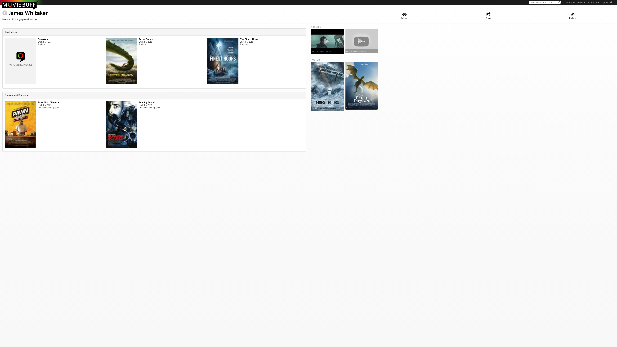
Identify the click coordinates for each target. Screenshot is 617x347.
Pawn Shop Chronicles (49, 102)
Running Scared (147, 102)
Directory (568, 2)
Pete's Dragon (146, 39)
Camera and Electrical (17, 95)
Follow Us (592, 2)
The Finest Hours (249, 39)
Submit (580, 2)
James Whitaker (28, 13)
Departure (43, 39)
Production (11, 32)
